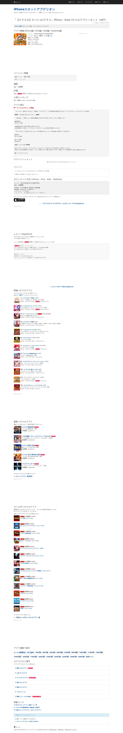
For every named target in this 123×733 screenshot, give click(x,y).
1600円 (24, 657)
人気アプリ (80, 2)
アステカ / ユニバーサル (26, 593)
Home (16, 26)
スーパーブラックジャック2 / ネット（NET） (32, 548)
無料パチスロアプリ (21, 687)
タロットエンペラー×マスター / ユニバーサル (32, 525)
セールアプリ (88, 2)
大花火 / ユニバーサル (26, 608)
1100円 (90, 652)
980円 (73, 652)
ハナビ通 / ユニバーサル (26, 518)
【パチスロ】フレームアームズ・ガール (33, 361)
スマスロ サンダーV (28, 464)
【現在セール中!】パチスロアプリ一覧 (27, 617)
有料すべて (90, 657)
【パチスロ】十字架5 (28, 298)
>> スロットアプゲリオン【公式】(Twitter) (26, 721)
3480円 (80, 657)
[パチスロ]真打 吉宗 (28, 445)
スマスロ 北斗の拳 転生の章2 (31, 454)
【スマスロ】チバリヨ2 (29, 337)
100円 (37, 652)
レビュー (38, 93)
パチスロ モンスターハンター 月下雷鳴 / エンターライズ (35, 571)
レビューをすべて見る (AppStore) (62, 287)
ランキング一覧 (31, 100)
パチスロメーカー (21, 692)
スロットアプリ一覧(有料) (24, 476)
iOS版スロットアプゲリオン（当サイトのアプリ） (28, 710)
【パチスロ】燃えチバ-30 (30, 369)
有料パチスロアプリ (21, 682)
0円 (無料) (30, 652)
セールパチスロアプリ (22, 677)
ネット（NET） (19, 295)
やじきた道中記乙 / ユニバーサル (29, 563)
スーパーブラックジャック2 (30, 314)
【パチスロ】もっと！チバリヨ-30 (33, 385)
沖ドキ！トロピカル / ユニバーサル (29, 541)
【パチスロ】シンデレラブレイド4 (32, 345)
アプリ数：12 (48, 36)
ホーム (17, 2)
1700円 (32, 657)
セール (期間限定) (20, 652)
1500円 (16, 657)
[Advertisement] (45, 58)
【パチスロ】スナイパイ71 (30, 306)
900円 (66, 652)
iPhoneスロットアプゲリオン (34, 9)
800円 (59, 652)
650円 (52, 652)
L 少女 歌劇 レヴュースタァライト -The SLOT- (36, 436)
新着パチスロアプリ (21, 668)
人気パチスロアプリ (21, 673)
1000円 (81, 652)
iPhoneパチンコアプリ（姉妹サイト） (25, 705)
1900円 (48, 657)
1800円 (40, 657)
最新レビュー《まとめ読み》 (24, 696)
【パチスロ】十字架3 (28, 322)
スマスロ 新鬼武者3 (28, 427)
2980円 (72, 657)
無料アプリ (106, 2)
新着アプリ (72, 2)
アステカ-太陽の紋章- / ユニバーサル (30, 533)
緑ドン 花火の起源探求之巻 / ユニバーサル (31, 578)
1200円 (98, 652)
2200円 (64, 657)
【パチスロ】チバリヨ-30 (29, 329)
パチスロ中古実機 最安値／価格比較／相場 (26, 707)
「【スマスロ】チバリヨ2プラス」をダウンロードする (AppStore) (62, 203)
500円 (44, 652)
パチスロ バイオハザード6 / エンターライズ (31, 556)
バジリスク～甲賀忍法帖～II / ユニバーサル (31, 586)
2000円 (56, 657)
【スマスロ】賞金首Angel (30, 353)
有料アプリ (98, 2)
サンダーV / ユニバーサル (27, 601)
